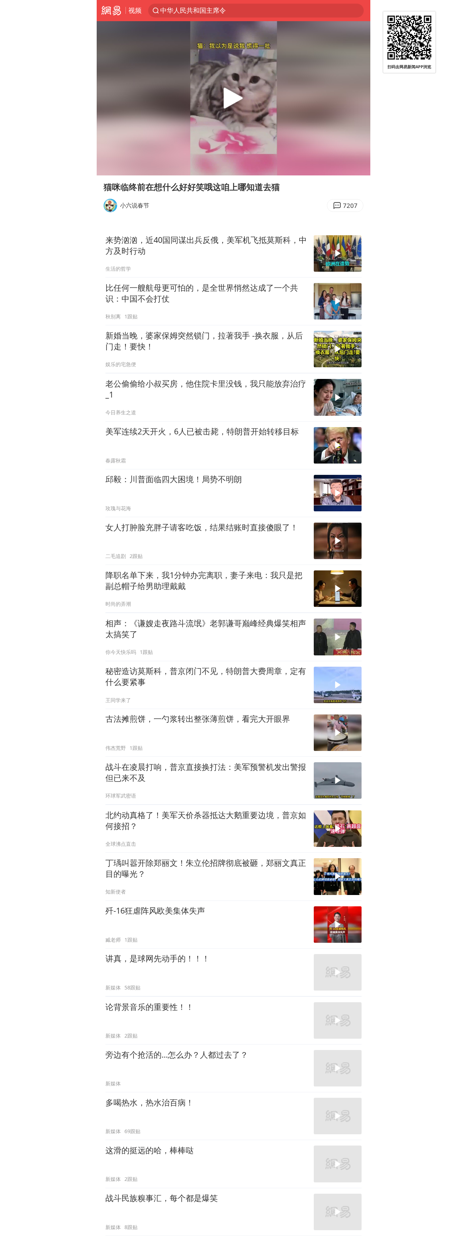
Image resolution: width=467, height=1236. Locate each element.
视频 (135, 10)
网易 (111, 10)
